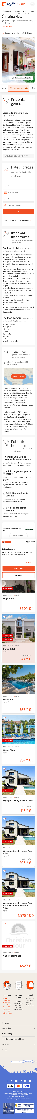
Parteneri (5, 1044)
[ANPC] (8, 1108)
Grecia (25, 11)
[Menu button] (32, 4)
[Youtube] (30, 1081)
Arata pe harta (7, 26)
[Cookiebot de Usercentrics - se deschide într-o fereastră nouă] (26, 542)
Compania (5, 1023)
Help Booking (7, 1034)
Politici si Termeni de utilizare (13, 1039)
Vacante (17, 11)
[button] (27, 33)
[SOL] (24, 1110)
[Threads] (25, 1081)
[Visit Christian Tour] (9, 4)
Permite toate (18, 569)
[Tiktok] (21, 1081)
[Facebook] (7, 1081)
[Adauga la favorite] (4, 617)
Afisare (28, 562)
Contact (4, 1050)
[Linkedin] (16, 1081)
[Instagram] (12, 1081)
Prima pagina (6, 11)
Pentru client (6, 1028)
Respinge (18, 575)
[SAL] (24, 1105)
